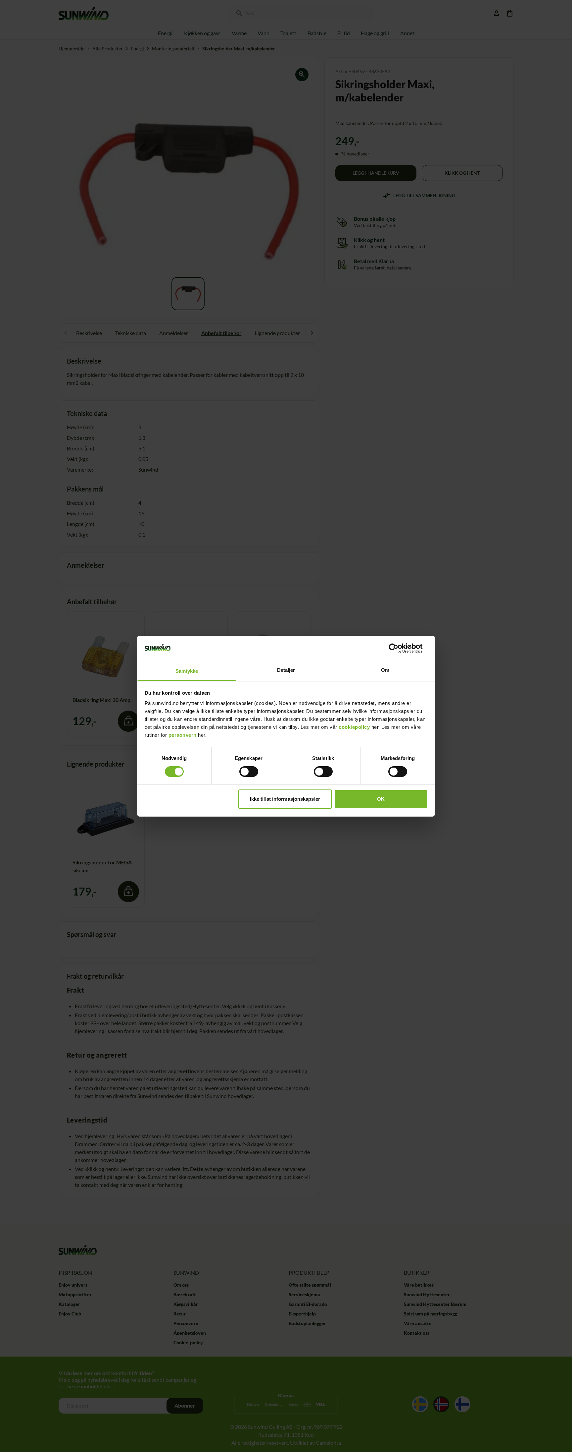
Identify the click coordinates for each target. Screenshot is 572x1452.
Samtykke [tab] (186, 671)
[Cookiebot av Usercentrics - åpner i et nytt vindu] (399, 648)
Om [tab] (385, 670)
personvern (182, 735)
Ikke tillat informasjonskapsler (285, 799)
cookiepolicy (354, 727)
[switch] (248, 771)
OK (381, 799)
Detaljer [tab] (286, 670)
